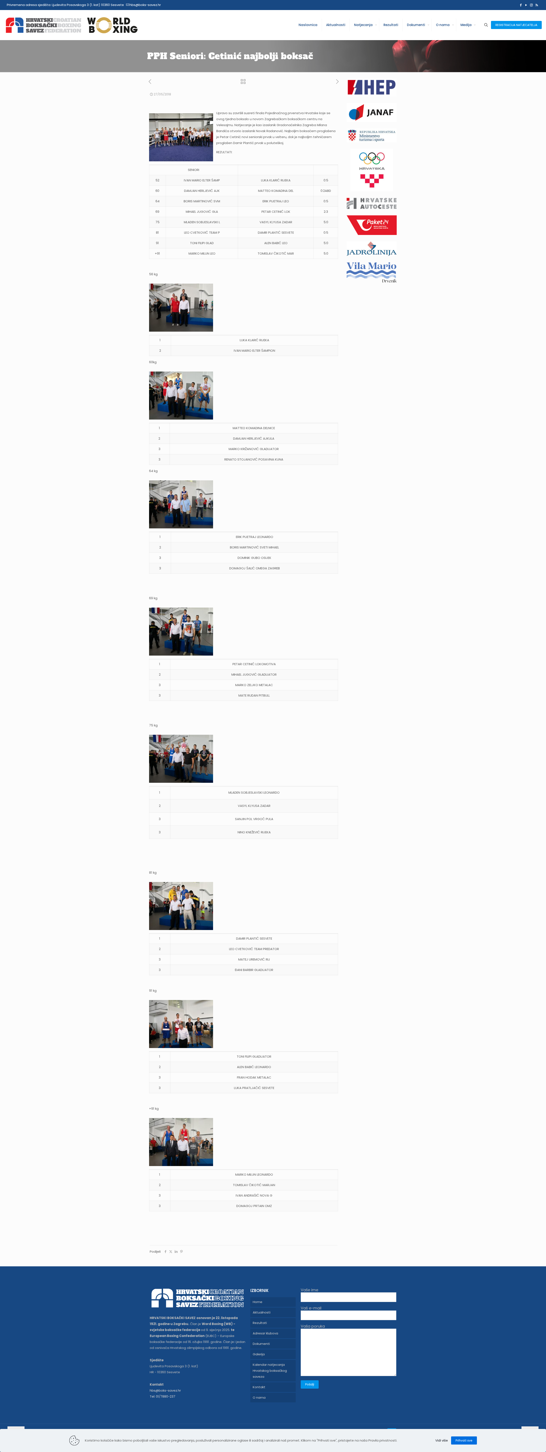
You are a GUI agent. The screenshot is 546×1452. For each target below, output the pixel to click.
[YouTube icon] (526, 5)
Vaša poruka (313, 1326)
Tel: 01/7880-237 (162, 1396)
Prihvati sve (464, 1440)
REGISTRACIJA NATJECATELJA (516, 25)
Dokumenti (261, 1343)
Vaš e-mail (311, 1308)
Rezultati (260, 1323)
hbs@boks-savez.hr (145, 5)
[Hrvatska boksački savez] (71, 25)
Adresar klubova (265, 1333)
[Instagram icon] (531, 5)
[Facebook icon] (520, 5)
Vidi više (441, 1440)
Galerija (259, 1354)
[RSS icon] (536, 5)
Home (257, 1302)
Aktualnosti (261, 1312)
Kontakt (259, 1387)
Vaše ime (309, 1290)
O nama (259, 1397)
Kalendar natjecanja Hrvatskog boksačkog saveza (270, 1370)
